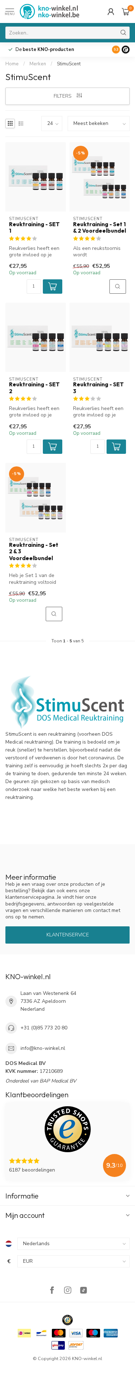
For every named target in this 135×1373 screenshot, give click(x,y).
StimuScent (69, 64)
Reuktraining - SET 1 (34, 227)
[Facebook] (51, 1291)
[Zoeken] (123, 33)
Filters (63, 96)
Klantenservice (67, 934)
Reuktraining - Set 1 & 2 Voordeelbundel (99, 227)
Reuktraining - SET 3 (98, 387)
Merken (38, 64)
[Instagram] (67, 1291)
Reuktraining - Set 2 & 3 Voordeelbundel (33, 552)
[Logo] (126, 49)
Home (12, 64)
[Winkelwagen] (126, 11)
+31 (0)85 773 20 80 (44, 1027)
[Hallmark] (67, 1320)
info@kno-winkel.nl (43, 1048)
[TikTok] (83, 1291)
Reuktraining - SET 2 (34, 387)
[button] (52, 286)
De (44, 49)
